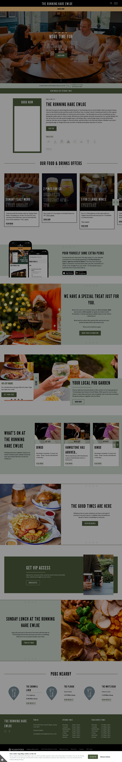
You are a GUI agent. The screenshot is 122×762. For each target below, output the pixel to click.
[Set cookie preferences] (4, 758)
